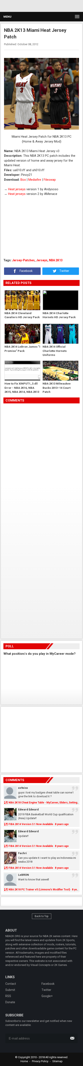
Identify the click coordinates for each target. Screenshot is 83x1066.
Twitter (64, 271)
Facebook (26, 271)
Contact (10, 983)
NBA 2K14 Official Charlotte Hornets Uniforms (55, 350)
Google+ (47, 996)
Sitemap (57, 1061)
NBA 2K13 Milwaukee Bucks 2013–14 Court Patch (57, 387)
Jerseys (41, 260)
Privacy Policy (40, 1061)
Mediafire (34, 180)
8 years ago (62, 824)
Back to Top (42, 916)
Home (24, 1061)
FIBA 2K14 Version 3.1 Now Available (31, 824)
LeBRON (23, 874)
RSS (8, 996)
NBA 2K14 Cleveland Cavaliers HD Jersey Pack (22, 315)
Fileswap (50, 180)
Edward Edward (28, 809)
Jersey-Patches (23, 260)
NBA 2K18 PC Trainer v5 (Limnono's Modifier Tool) (39, 889)
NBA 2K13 (56, 260)
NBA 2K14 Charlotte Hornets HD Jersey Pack (59, 315)
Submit (10, 990)
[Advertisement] (40, 5)
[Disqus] (41, 463)
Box (23, 180)
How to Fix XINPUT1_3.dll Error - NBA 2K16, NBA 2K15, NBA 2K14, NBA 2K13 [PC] (21, 387)
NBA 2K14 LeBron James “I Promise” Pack (22, 349)
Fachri (22, 853)
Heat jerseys (17, 189)
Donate (10, 1002)
